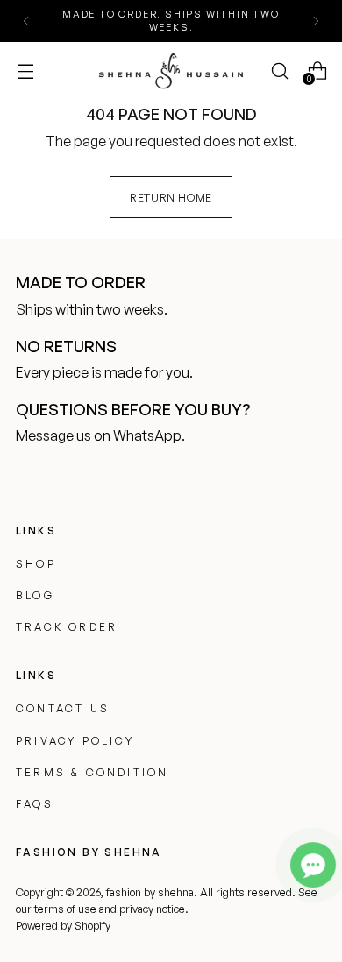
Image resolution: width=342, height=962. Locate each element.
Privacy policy (75, 740)
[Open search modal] (279, 70)
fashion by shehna (150, 892)
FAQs (34, 803)
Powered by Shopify (63, 925)
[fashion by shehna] (171, 70)
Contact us (63, 708)
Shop (36, 563)
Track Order (67, 626)
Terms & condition (92, 772)
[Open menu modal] (25, 70)
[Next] (315, 21)
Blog (35, 595)
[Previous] (26, 21)
